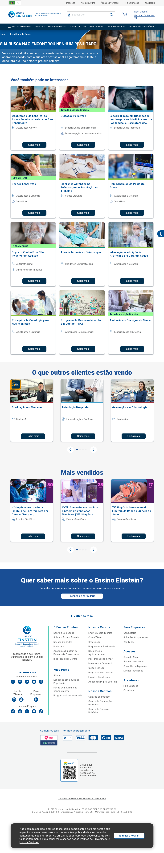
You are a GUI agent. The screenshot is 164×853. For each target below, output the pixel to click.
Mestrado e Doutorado (100, 663)
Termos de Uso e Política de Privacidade (82, 798)
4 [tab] (85, 449)
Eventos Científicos (99, 677)
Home (3, 34)
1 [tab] (77, 449)
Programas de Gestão (100, 672)
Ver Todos (129, 642)
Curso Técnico (96, 637)
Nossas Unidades (63, 642)
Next (93, 449)
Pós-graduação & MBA (100, 659)
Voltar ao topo (83, 616)
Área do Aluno (88, 3)
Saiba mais (34, 144)
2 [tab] (80, 449)
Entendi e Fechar (129, 835)
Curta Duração (96, 668)
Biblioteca (59, 646)
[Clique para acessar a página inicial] (34, 18)
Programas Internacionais (67, 695)
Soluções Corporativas (136, 637)
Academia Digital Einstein (102, 681)
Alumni (57, 675)
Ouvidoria (150, 3)
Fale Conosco (132, 3)
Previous (70, 449)
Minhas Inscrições (133, 670)
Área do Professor (110, 3)
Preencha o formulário (82, 596)
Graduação (94, 642)
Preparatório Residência (101, 646)
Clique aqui (86, 765)
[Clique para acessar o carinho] (125, 14)
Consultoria (129, 633)
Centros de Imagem (99, 696)
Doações (70, 3)
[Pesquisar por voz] (69, 15)
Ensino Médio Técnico (100, 633)
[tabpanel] (31, 410)
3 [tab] (83, 449)
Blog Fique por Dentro (65, 659)
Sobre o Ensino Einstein (66, 637)
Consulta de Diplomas (135, 666)
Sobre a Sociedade (63, 633)
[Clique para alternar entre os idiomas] (14, 2)
